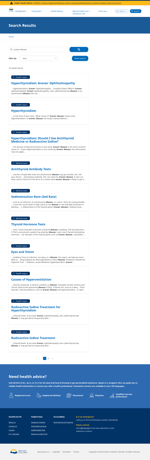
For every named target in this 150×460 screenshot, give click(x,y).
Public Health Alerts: (23, 3)
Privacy (76, 452)
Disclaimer (67, 452)
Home (11, 36)
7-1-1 (37, 383)
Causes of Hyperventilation (31, 279)
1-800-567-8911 (85, 428)
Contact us (13, 426)
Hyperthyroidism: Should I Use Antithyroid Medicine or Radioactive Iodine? (42, 139)
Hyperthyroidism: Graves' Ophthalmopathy (43, 83)
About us (12, 422)
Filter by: (13, 58)
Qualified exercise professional (124, 395)
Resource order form (39, 434)
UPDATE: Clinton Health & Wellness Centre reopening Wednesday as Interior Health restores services (77, 3)
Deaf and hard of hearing (63, 422)
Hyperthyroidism (23, 111)
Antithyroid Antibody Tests (31, 169)
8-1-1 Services (14, 434)
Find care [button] (102, 11)
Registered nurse (23, 395)
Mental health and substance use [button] (80, 12)
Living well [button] (36, 11)
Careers (12, 430)
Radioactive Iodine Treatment (33, 338)
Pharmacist (78, 395)
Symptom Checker (38, 422)
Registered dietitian (52, 395)
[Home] (18, 9)
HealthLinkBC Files (38, 430)
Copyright (56, 452)
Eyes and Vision (22, 252)
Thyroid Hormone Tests (28, 224)
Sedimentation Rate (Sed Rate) (33, 197)
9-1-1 (81, 420)
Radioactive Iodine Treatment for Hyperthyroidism (35, 308)
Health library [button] (57, 11)
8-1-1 (123, 11)
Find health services (38, 426)
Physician (99, 395)
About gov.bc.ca (43, 452)
